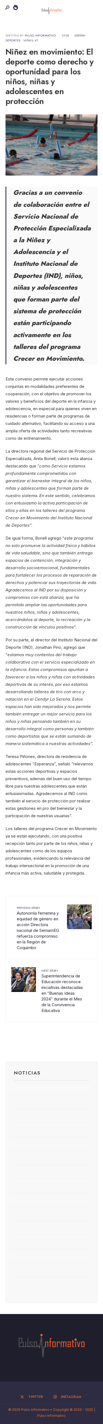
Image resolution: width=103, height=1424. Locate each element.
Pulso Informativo (40, 35)
